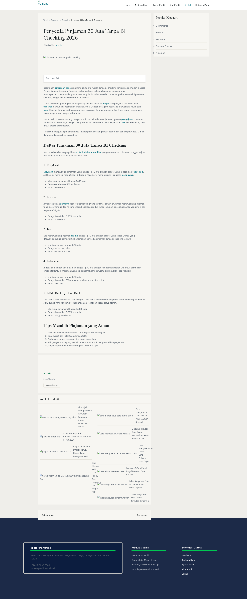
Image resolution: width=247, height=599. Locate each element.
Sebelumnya (48, 515)
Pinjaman (160, 52)
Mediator (186, 555)
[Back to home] (43, 5)
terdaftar (47, 106)
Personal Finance (164, 46)
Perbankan (161, 39)
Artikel (188, 5)
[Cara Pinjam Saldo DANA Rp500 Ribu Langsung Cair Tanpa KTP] (66, 477)
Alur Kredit (175, 5)
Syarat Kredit (159, 5)
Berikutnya (142, 515)
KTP (123, 122)
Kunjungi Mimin (52, 385)
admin (59, 45)
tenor (46, 109)
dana (68, 87)
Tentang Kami (141, 5)
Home (127, 5)
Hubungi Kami (202, 5)
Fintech (159, 32)
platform (64, 203)
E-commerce (162, 25)
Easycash (48, 171)
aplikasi (79, 152)
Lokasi (185, 573)
